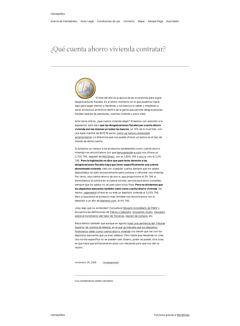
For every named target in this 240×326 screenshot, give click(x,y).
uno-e (142, 156)
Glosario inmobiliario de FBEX (140, 208)
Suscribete (172, 21)
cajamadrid (90, 192)
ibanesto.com (108, 200)
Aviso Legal (87, 21)
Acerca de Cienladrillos (64, 21)
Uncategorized (110, 262)
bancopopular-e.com (129, 152)
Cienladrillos (58, 13)
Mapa (141, 21)
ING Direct (108, 156)
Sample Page (155, 21)
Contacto (129, 21)
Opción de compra (136, 216)
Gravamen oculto (142, 212)
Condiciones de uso (108, 21)
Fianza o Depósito (120, 212)
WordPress (183, 314)
